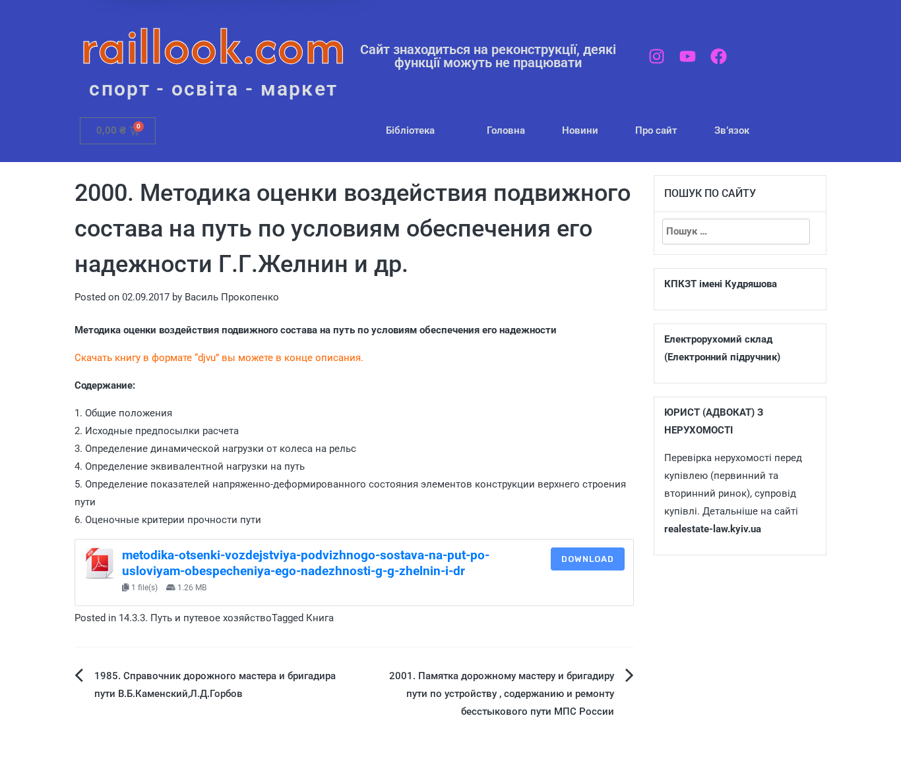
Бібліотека (410, 130)
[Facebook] (718, 56)
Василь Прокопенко (232, 297)
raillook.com (213, 45)
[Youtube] (687, 56)
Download (587, 559)
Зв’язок (731, 130)
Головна (506, 130)
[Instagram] (656, 56)
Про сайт (656, 130)
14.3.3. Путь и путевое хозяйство (195, 618)
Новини (580, 130)
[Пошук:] (736, 231)
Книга (320, 618)
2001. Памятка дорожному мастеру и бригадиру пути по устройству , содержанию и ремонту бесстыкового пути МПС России (501, 693)
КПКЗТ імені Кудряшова (720, 284)
